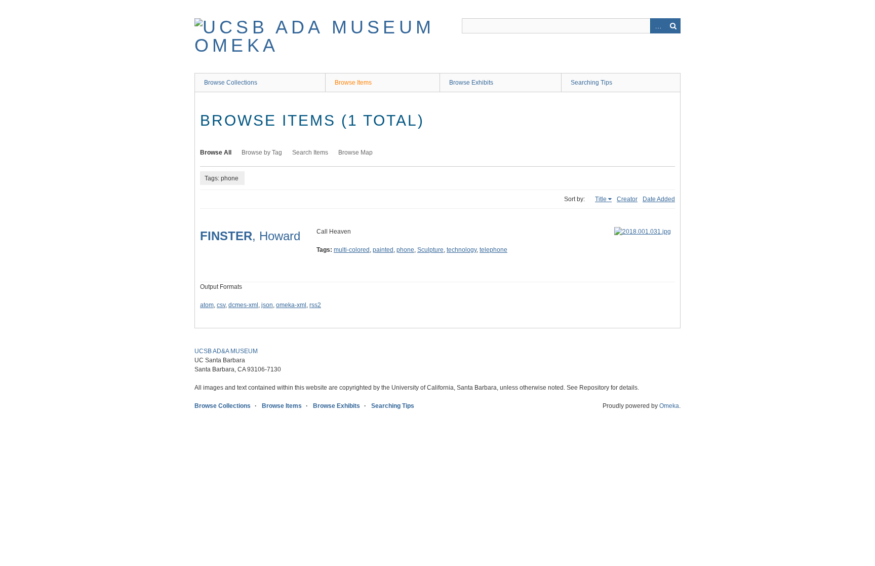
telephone (493, 249)
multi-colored (352, 249)
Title (601, 199)
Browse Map (355, 152)
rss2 (315, 305)
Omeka (669, 405)
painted (383, 249)
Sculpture (430, 249)
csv (221, 305)
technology (461, 249)
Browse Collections (230, 82)
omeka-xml (291, 305)
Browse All (215, 152)
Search (673, 25)
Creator (627, 199)
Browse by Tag (262, 152)
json (267, 305)
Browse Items (353, 82)
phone (405, 249)
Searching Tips (591, 82)
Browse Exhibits (471, 82)
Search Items (310, 152)
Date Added (659, 199)
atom (207, 305)
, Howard (250, 236)
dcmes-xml (243, 305)
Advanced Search (657, 25)
